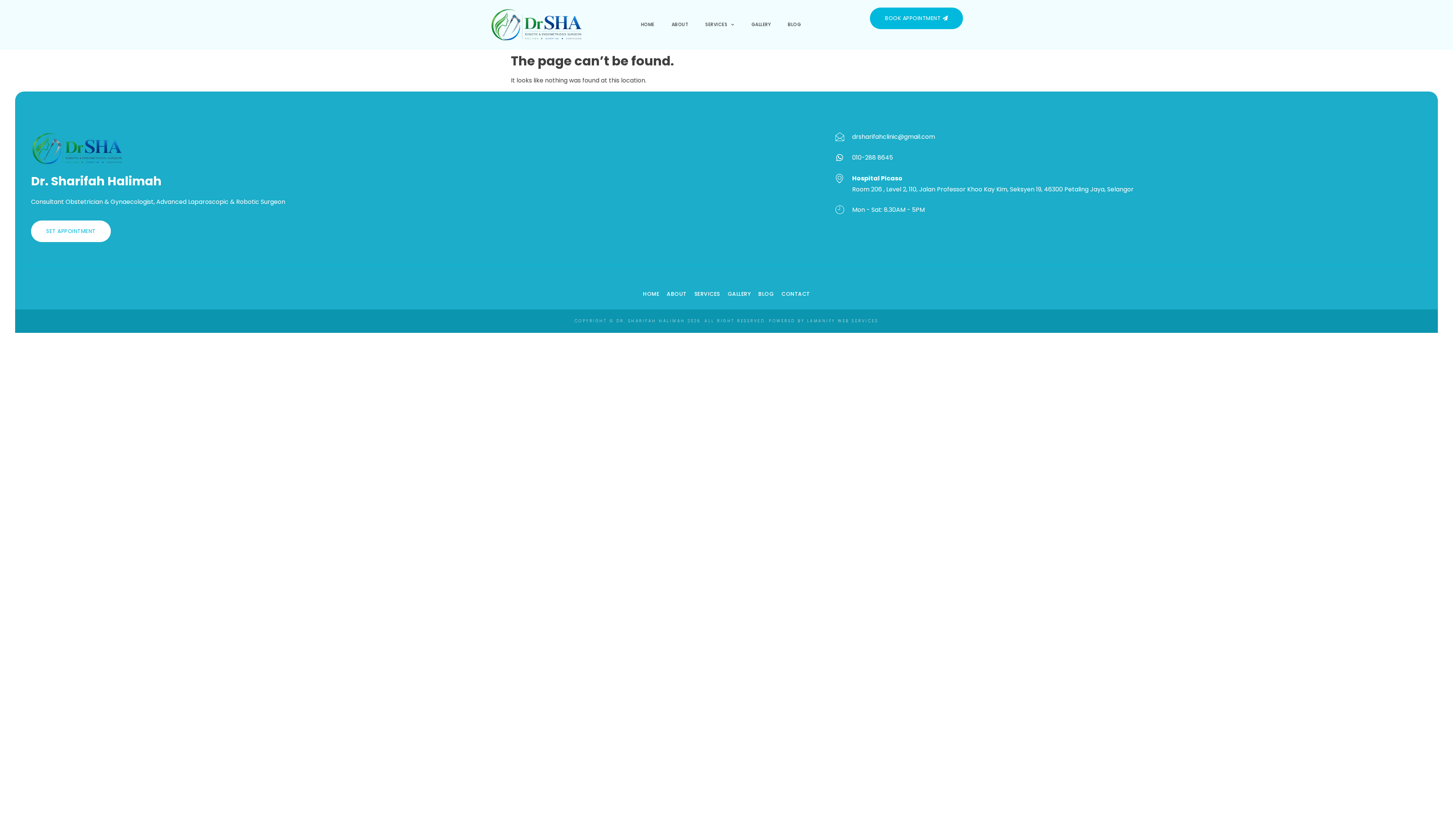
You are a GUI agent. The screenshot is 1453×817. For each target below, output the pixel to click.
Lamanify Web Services (843, 321)
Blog (794, 24)
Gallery (761, 24)
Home (648, 24)
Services (716, 24)
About (680, 24)
